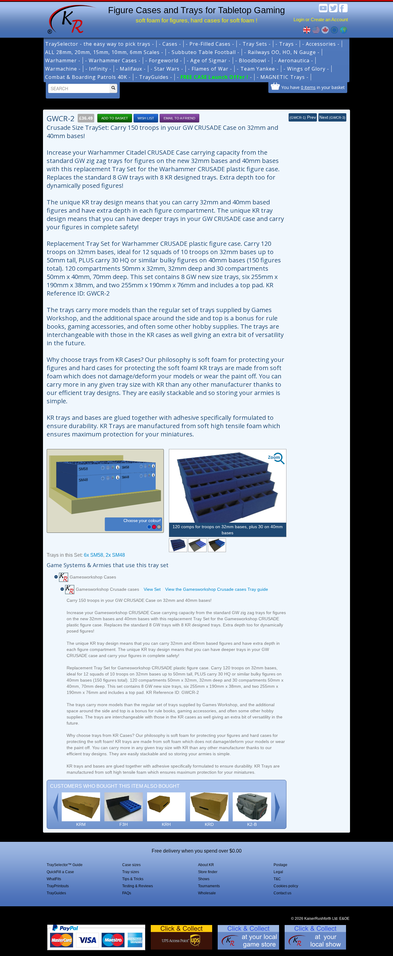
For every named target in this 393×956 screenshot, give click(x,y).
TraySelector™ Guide (65, 865)
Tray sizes (130, 872)
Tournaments (209, 886)
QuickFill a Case (60, 872)
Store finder (207, 872)
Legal (278, 872)
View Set (152, 589)
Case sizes (131, 865)
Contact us (282, 893)
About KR (206, 865)
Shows (203, 879)
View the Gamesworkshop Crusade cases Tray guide (216, 589)
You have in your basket (313, 87)
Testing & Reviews (137, 886)
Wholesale (207, 893)
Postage (280, 865)
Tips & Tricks (132, 879)
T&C (277, 879)
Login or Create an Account (321, 19)
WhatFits (54, 879)
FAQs (126, 893)
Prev (303, 117)
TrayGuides (56, 893)
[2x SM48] (217, 545)
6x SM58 (93, 555)
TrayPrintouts (58, 886)
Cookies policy (286, 886)
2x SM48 (115, 555)
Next (332, 117)
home (70, 18)
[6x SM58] (197, 545)
